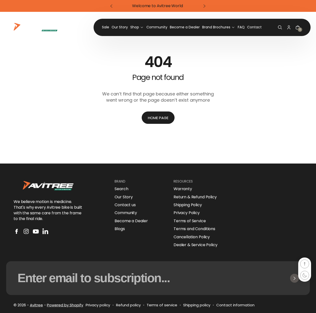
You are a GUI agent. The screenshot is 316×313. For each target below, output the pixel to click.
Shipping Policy (188, 205)
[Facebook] (17, 231)
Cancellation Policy (192, 237)
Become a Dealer (131, 221)
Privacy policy (98, 305)
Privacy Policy (187, 213)
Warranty (183, 189)
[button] (280, 27)
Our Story (124, 197)
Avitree (36, 305)
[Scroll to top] (304, 264)
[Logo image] (36, 27)
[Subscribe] (294, 278)
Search (121, 189)
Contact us (125, 205)
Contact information (235, 305)
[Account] (288, 27)
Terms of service (162, 305)
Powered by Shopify (65, 305)
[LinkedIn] (45, 231)
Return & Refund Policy (195, 197)
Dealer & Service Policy (195, 245)
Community (126, 213)
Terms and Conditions (194, 229)
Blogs (120, 229)
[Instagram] (26, 231)
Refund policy (128, 305)
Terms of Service (190, 221)
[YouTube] (36, 231)
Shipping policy (196, 305)
